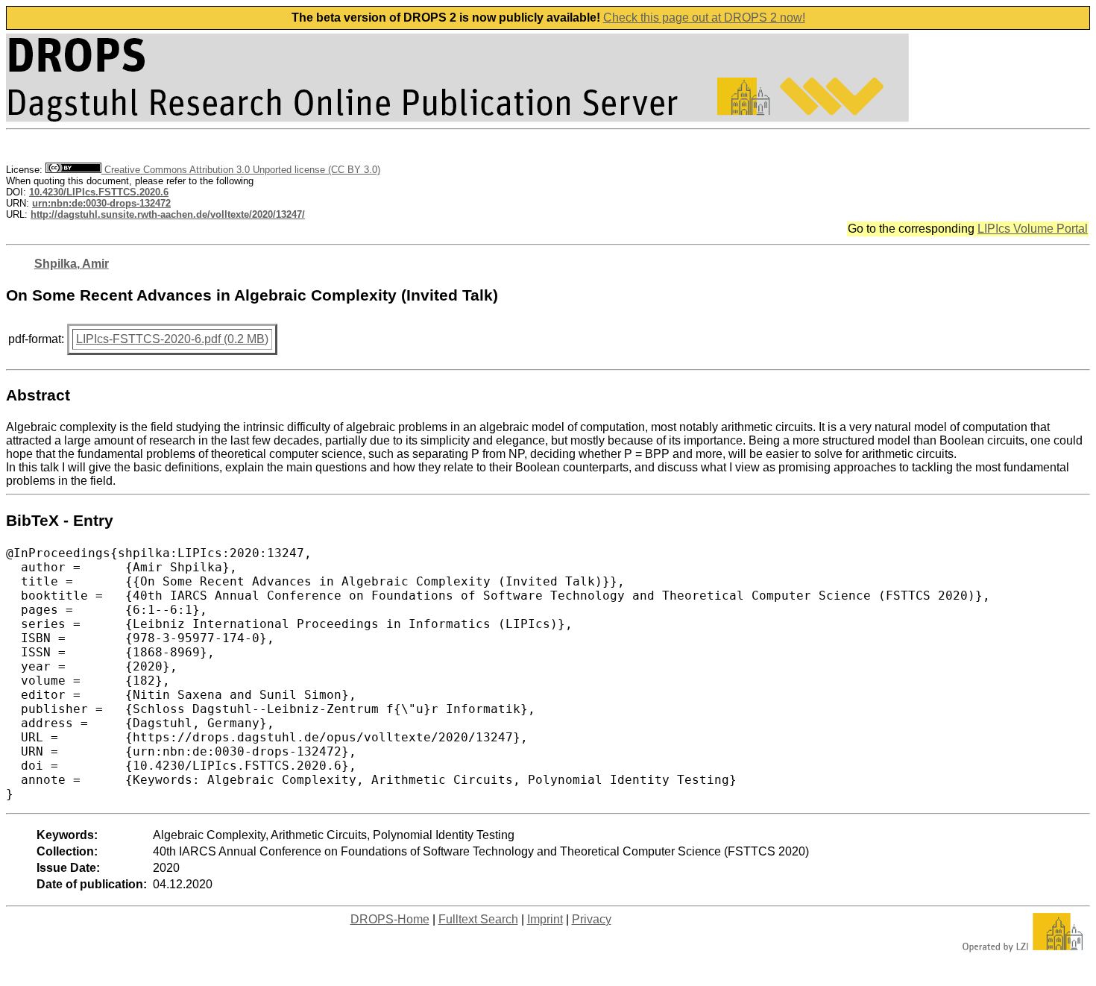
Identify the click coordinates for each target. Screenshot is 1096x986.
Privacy (591, 919)
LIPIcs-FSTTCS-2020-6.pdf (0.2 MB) (172, 339)
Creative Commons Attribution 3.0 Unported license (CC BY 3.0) (240, 169)
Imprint (545, 919)
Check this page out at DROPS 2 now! (704, 17)
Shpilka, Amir (71, 263)
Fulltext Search (478, 919)
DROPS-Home (389, 919)
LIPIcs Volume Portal (1032, 228)
